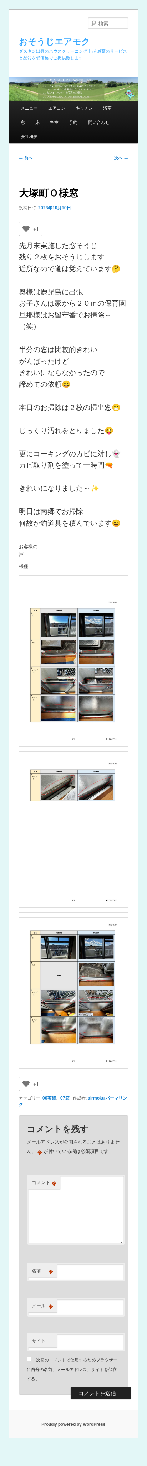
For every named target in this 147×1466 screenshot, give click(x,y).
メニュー (29, 108)
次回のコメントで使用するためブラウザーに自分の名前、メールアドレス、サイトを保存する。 (72, 1368)
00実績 (49, 1098)
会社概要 (29, 136)
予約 (73, 122)
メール (42, 1305)
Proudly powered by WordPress (73, 1424)
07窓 (65, 1098)
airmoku (96, 1098)
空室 (54, 122)
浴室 (107, 108)
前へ (26, 157)
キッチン (84, 108)
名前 (42, 1270)
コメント (44, 1182)
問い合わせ (99, 122)
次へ (121, 157)
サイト (39, 1340)
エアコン (56, 108)
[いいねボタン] (26, 228)
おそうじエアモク (54, 41)
